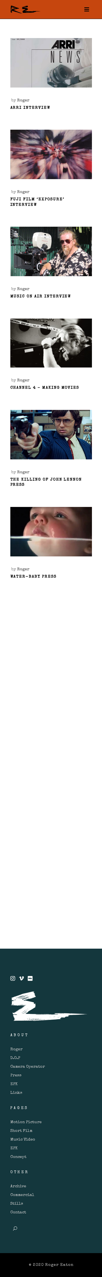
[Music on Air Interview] (51, 251)
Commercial (22, 1195)
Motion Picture (26, 1122)
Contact (18, 1212)
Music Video (22, 1140)
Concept (18, 1157)
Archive (18, 1186)
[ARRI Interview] (51, 63)
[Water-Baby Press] (51, 531)
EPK (14, 1084)
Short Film (21, 1131)
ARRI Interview (30, 108)
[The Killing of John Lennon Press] (51, 434)
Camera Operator (27, 1067)
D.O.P (15, 1058)
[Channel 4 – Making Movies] (51, 343)
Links (16, 1093)
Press (15, 1075)
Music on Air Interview (40, 296)
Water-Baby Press (33, 577)
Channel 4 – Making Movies (44, 388)
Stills (16, 1204)
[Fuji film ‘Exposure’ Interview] (51, 154)
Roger (23, 100)
